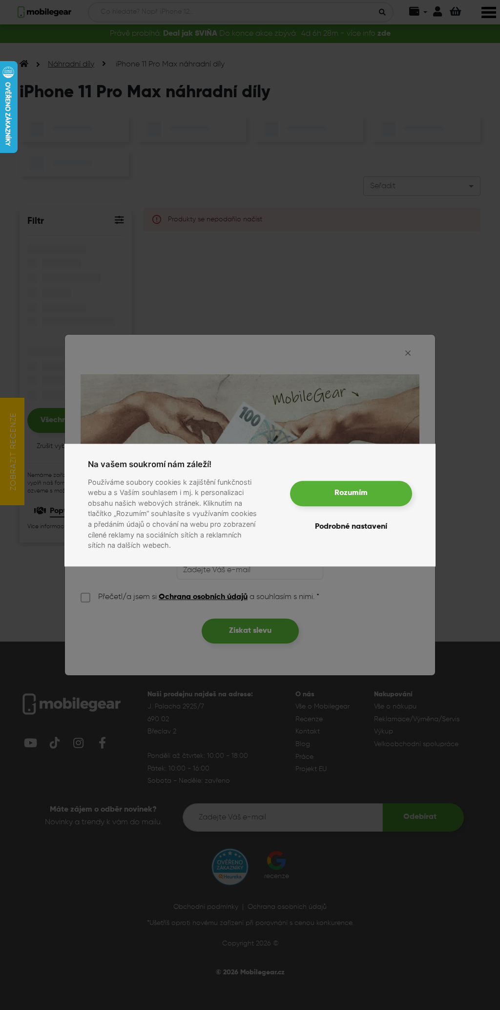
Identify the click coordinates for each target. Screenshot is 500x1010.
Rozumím (351, 493)
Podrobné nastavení (351, 527)
